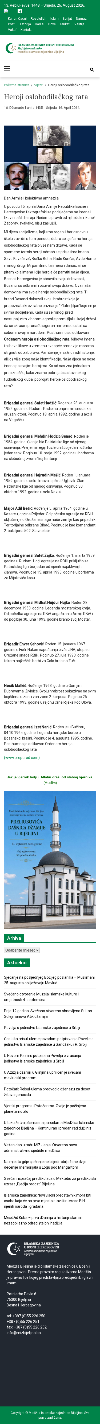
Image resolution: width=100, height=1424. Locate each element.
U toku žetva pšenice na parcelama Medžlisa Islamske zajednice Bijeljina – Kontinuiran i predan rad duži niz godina (49, 1128)
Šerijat (67, 18)
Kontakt (26, 30)
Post (11, 24)
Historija (25, 24)
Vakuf (12, 30)
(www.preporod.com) (22, 757)
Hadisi (39, 24)
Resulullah (38, 18)
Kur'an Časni (17, 18)
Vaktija (79, 24)
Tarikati (65, 24)
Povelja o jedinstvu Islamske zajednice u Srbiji (42, 1028)
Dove (52, 24)
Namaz (81, 18)
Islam (54, 18)
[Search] (92, 69)
